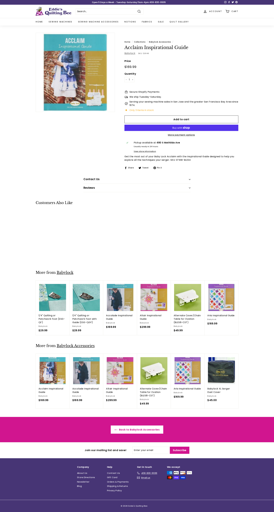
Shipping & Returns (117, 486)
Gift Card (112, 477)
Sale (161, 21)
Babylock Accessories (160, 42)
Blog (79, 486)
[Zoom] (75, 72)
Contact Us (113, 473)
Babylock (129, 53)
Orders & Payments (118, 481)
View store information (145, 151)
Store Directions (86, 477)
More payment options (181, 135)
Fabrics (147, 21)
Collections (139, 42)
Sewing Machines (60, 21)
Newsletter (83, 481)
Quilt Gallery (179, 21)
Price (127, 61)
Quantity (130, 73)
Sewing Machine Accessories (98, 21)
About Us (82, 473)
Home (39, 21)
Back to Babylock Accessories (139, 429)
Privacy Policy (114, 490)
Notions (130, 21)
